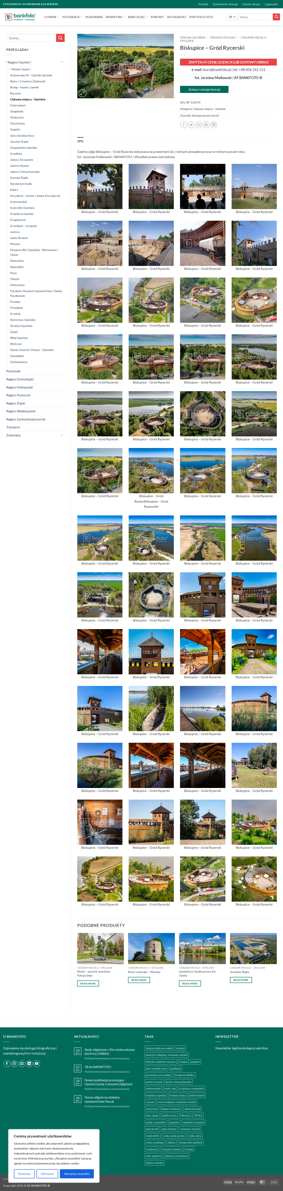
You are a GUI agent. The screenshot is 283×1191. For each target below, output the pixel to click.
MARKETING (114, 17)
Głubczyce (17, 117)
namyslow (152, 1109)
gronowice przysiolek (158, 1075)
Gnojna (183, 1061)
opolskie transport (193, 1122)
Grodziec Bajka (239, 972)
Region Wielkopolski (20, 411)
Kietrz (14, 189)
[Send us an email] (21, 1063)
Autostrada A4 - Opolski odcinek (31, 75)
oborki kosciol (192, 1109)
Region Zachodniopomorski (26, 419)
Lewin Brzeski (19, 238)
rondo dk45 (153, 1135)
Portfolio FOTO (201, 17)
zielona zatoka (154, 1162)
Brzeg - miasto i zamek (24, 87)
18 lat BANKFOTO (98, 1067)
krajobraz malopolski (191, 1088)
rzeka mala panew (174, 1135)
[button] (271, 4)
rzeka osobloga (155, 1142)
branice (180, 1048)
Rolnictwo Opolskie (22, 319)
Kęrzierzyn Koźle (21, 183)
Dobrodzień (17, 105)
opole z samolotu (156, 1122)
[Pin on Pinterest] (206, 124)
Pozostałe (13, 371)
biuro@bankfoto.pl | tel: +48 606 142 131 (234, 69)
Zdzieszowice (18, 362)
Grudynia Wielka (184, 1075)
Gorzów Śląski (19, 141)
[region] (53, 1156)
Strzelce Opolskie (21, 326)
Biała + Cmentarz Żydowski (27, 81)
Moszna (15, 244)
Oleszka (185, 1115)
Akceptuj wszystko (76, 1173)
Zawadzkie (17, 356)
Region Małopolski (19, 387)
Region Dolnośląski (20, 379)
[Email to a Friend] (198, 124)
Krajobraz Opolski (22, 214)
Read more (88, 983)
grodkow (176, 1068)
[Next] (276, 969)
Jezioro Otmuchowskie (25, 171)
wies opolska (153, 1156)
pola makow (169, 1129)
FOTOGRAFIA (71, 17)
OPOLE (198, 1115)
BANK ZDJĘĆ (136, 17)
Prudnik (15, 313)
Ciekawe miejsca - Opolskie (27, 99)
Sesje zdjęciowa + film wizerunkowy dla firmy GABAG (110, 1051)
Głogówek (16, 111)
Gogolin (15, 129)
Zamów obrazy (251, 4)
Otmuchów (17, 285)
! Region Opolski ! (18, 62)
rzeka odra (195, 1135)
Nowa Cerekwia (171, 1109)
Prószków (16, 307)
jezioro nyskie (154, 1082)
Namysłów (17, 260)
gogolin (195, 1061)
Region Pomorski (18, 395)
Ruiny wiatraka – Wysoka (144, 972)
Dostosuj (24, 1173)
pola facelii (152, 1129)
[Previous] (77, 969)
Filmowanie (94, 17)
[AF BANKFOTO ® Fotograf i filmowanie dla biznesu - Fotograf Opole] (20, 17)
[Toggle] (62, 62)
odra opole (152, 1115)
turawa (189, 1149)
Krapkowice (18, 220)
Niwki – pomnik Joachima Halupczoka (93, 973)
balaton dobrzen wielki (159, 1048)
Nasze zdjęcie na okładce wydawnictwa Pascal (102, 1099)
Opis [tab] (80, 141)
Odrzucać (47, 1173)
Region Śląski (15, 403)
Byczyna (15, 93)
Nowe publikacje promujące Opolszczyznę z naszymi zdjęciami (108, 1082)
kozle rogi (170, 1088)
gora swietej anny (156, 1068)
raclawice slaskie (190, 1129)
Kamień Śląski (19, 177)
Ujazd (13, 332)
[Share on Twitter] (191, 124)
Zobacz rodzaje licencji (204, 89)
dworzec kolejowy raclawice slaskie (166, 1055)
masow (150, 1102)
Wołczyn (16, 344)
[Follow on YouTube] (36, 1063)
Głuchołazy (17, 123)
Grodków (16, 153)
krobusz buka (177, 1095)
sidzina (171, 1142)
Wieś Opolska (19, 338)
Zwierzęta (13, 435)
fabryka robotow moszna (160, 1061)
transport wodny (171, 1149)
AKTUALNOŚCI (176, 17)
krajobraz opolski (156, 1095)
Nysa (13, 273)
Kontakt (203, 4)
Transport (13, 427)
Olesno (14, 279)
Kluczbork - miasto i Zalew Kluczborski (35, 195)
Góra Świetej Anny (22, 135)
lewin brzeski (196, 1095)
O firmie (50, 17)
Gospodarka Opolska (23, 147)
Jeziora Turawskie (21, 159)
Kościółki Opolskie (22, 207)
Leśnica (15, 232)
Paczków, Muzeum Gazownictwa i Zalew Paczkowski (36, 293)
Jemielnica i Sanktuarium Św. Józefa (197, 973)
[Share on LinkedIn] (213, 124)
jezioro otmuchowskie (178, 1082)
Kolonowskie (18, 201)
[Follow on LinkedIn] (29, 1063)
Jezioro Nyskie (19, 165)
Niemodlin (17, 267)
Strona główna (193, 37)
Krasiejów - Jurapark (23, 226)
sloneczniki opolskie (190, 1142)
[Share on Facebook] (183, 124)
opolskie (174, 1122)
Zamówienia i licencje (225, 4)
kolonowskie (153, 1088)
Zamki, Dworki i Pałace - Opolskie (32, 350)
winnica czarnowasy (176, 1156)
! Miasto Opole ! (20, 69)
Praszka (15, 301)
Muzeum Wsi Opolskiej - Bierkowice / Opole (34, 252)
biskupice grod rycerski (205, 115)
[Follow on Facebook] (7, 1063)
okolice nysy (169, 1115)
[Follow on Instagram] (14, 1063)
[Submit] (276, 17)
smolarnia (151, 1149)
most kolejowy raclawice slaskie (177, 1102)
